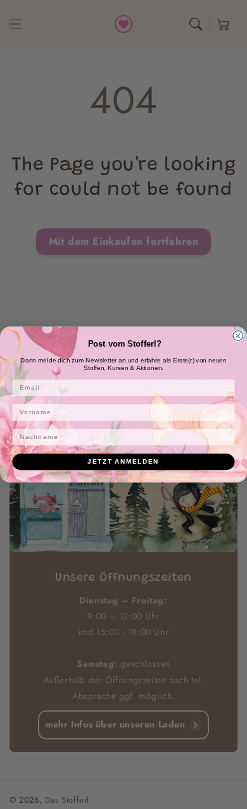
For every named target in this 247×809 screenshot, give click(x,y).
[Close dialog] (238, 336)
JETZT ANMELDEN (123, 461)
